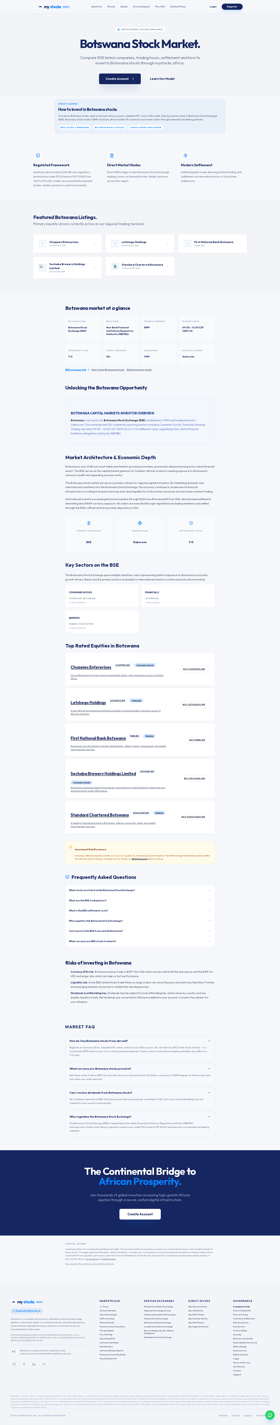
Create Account (117, 79)
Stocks (111, 6)
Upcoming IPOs (107, 1338)
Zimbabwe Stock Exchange (158, 1337)
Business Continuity (243, 1338)
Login (213, 6)
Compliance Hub (241, 1306)
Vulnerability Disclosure (245, 1342)
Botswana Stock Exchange (157, 1322)
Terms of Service (241, 1362)
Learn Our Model (162, 79)
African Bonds (107, 1322)
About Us (96, 6)
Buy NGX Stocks (196, 1314)
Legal (236, 1358)
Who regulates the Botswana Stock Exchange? (100, 1116)
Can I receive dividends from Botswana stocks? (101, 1092)
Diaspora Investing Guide (113, 1354)
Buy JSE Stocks (195, 1310)
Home (105, 1306)
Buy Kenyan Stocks (198, 1318)
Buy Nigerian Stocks (198, 1326)
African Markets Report (111, 1350)
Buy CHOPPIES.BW (194, 669)
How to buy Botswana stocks (108, 369)
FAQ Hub (223, 1415)
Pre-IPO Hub (106, 1334)
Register (232, 6)
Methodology (239, 1346)
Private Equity (141, 6)
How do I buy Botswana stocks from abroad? (99, 1041)
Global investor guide (139, 369)
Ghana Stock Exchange (156, 1318)
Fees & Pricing (240, 1314)
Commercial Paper (109, 1342)
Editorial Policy (240, 1354)
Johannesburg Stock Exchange (160, 1314)
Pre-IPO (160, 6)
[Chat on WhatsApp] (270, 1415)
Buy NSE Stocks (196, 1322)
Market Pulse (178, 6)
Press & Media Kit (242, 1310)
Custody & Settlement (244, 1318)
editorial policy (109, 1259)
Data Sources (240, 1350)
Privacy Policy (262, 1415)
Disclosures (239, 1326)
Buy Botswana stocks (110, 127)
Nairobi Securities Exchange (158, 1306)
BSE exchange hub (75, 369)
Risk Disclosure (139, 859)
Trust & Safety (240, 1330)
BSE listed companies (74, 127)
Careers (237, 1370)
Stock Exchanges (108, 1314)
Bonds (124, 6)
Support (237, 1374)
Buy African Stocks (197, 1306)
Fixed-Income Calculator (112, 1326)
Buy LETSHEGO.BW (194, 704)
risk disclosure (91, 1259)
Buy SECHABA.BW (194, 778)
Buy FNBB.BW (197, 740)
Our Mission (239, 1366)
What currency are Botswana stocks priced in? (100, 1068)
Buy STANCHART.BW (193, 817)
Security (237, 1334)
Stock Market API (108, 1358)
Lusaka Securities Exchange (158, 1326)
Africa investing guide (145, 127)
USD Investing (107, 1318)
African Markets (108, 1310)
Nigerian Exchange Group (157, 1310)
